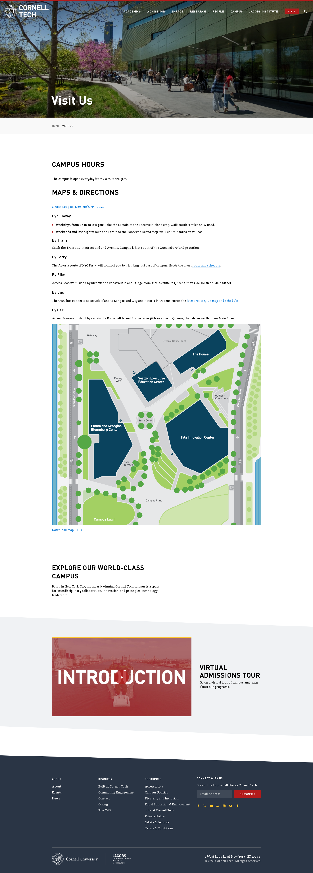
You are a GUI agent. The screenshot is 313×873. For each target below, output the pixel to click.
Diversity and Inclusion (162, 799)
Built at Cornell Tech (113, 787)
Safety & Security (157, 822)
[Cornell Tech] (78, 859)
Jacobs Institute (263, 11)
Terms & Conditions (159, 828)
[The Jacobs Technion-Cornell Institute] (118, 858)
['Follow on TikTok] (237, 806)
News (56, 799)
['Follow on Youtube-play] (211, 806)
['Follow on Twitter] (204, 806)
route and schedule (206, 266)
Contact (104, 799)
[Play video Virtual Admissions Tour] (121, 677)
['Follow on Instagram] (224, 806)
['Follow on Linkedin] (217, 806)
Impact (178, 11)
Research (198, 11)
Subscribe (248, 794)
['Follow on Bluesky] (230, 806)
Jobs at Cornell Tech (159, 810)
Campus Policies (156, 793)
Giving (103, 805)
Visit (291, 11)
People (218, 11)
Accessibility (154, 787)
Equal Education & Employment (167, 805)
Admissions (156, 11)
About (56, 787)
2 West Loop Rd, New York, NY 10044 (78, 207)
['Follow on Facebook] (198, 806)
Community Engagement (116, 793)
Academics (132, 11)
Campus (237, 11)
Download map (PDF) (67, 530)
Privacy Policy (155, 816)
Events (57, 793)
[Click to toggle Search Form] (305, 11)
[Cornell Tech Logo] (27, 11)
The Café (104, 810)
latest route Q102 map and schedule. (212, 301)
